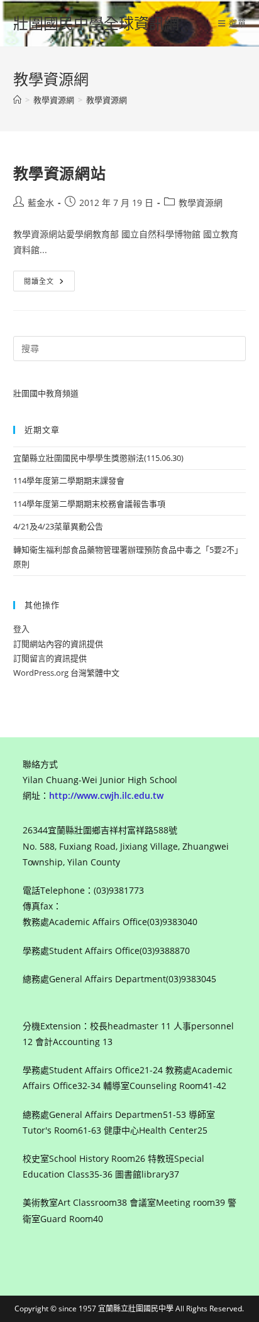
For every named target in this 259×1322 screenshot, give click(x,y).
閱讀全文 (43, 283)
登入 (21, 628)
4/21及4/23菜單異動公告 (58, 526)
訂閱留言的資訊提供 (50, 658)
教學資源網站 (59, 173)
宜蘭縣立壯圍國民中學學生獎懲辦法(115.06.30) (98, 457)
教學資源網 (106, 100)
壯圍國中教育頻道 (46, 393)
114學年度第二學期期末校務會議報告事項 (89, 503)
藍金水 (41, 203)
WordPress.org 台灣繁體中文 (66, 672)
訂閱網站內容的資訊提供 (58, 643)
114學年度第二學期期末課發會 (68, 480)
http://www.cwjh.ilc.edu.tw (106, 795)
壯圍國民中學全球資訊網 (96, 23)
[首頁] (17, 100)
